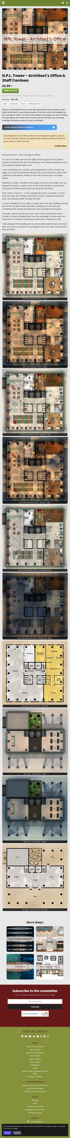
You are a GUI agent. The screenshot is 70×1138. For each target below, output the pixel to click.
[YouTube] (37, 1036)
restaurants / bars (34, 104)
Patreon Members (36, 1122)
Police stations (35, 1056)
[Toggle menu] (67, 3)
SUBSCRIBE (35, 1007)
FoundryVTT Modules (35, 1077)
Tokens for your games (35, 1107)
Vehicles (35, 1100)
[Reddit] (34, 1036)
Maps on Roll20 (35, 1050)
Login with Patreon (47, 96)
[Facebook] (41, 1036)
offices (22, 104)
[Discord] (30, 1036)
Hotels (35, 1068)
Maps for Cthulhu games (35, 1053)
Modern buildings (35, 1059)
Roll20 (36, 96)
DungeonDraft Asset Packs (35, 1110)
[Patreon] (22, 1036)
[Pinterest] (44, 1036)
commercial (14, 104)
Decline (17, 1133)
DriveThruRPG (28, 96)
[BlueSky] (26, 1036)
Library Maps (35, 1062)
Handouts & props (35, 1113)
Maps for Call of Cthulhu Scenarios (35, 1085)
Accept (7, 1133)
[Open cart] (63, 3)
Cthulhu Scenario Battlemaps (35, 1092)
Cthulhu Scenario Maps (35, 1089)
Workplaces (35, 1065)
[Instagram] (48, 1036)
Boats (35, 1104)
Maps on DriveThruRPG (34, 1047)
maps (5, 104)
